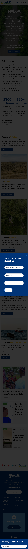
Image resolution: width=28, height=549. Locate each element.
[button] (26, 254)
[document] (14, 274)
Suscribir (8, 290)
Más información (24, 542)
